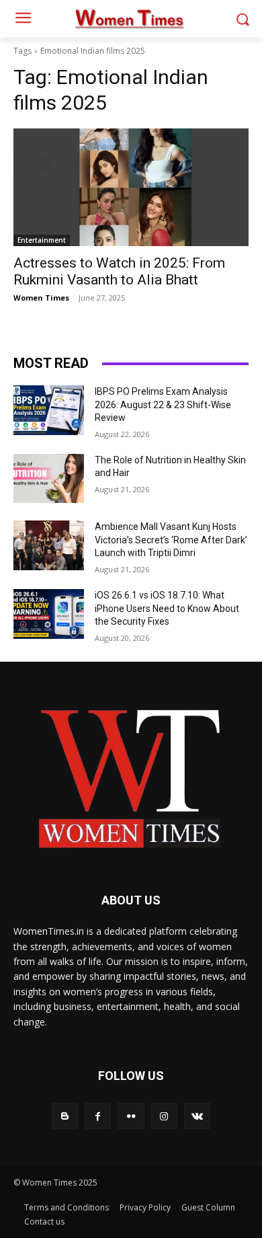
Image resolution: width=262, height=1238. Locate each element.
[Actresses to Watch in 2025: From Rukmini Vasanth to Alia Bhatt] (131, 187)
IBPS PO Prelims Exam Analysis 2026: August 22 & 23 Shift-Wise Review (163, 404)
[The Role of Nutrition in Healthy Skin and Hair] (48, 479)
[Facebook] (98, 1116)
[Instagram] (164, 1116)
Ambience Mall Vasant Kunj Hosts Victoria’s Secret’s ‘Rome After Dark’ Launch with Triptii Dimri (171, 539)
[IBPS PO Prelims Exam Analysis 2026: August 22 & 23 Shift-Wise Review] (48, 410)
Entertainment (41, 240)
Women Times (41, 298)
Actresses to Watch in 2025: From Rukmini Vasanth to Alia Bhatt (119, 271)
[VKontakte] (197, 1116)
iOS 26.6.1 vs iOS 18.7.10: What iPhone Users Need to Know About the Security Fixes (167, 608)
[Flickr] (131, 1116)
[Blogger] (65, 1116)
